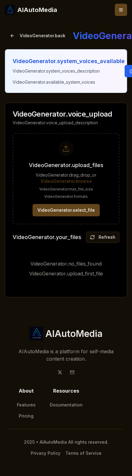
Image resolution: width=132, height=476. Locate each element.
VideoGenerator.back (42, 35)
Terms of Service (83, 453)
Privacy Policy (45, 453)
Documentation (66, 404)
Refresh (107, 237)
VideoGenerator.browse (66, 181)
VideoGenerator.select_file (66, 210)
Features (26, 404)
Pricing (26, 415)
